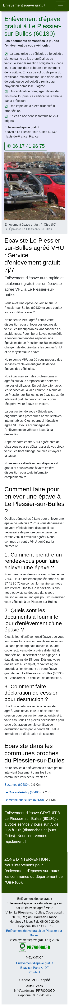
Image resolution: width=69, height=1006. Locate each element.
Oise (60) (50, 224)
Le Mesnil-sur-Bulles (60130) (24, 800)
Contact (34, 972)
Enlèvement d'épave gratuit (34, 963)
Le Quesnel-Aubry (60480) (22, 792)
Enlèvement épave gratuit (24, 5)
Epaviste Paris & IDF (34, 967)
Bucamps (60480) (16, 784)
